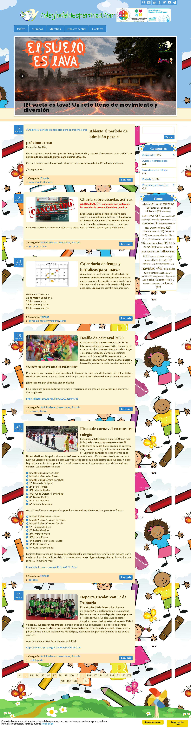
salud (63, 321)
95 (43, 675)
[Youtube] (169, 2)
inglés (153, 256)
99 (65, 675)
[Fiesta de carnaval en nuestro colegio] (52, 439)
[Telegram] (174, 2)
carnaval (33, 411)
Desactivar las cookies (177, 723)
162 (123, 675)
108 (89, 675)
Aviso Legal (47, 724)
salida (145, 280)
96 (48, 675)
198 (74, 681)
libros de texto (162, 260)
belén (166, 208)
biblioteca (153, 211)
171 (129, 675)
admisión (149, 204)
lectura (148, 260)
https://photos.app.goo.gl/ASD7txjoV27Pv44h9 (51, 567)
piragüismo (160, 276)
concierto (168, 220)
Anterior (20, 675)
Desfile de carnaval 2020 (102, 338)
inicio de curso (165, 257)
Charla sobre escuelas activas (106, 199)
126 (100, 675)
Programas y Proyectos (155, 185)
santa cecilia (166, 280)
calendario (166, 211)
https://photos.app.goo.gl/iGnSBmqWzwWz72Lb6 (53, 647)
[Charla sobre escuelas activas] (52, 209)
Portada (44, 178)
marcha (149, 264)
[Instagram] (154, 2)
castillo (147, 220)
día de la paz (153, 236)
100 (71, 675)
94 (37, 675)
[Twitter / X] (164, 2)
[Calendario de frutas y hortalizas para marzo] (52, 274)
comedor (157, 220)
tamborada (148, 283)
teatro (159, 283)
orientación (156, 273)
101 (77, 675)
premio (171, 276)
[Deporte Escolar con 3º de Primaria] (52, 607)
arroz (159, 204)
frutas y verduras (49, 321)
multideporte (36, 660)
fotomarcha (165, 247)
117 (94, 675)
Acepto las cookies (153, 722)
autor (155, 208)
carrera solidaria (168, 216)
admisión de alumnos (40, 182)
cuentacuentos (153, 231)
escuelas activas (38, 246)
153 (117, 675)
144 (112, 675)
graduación (150, 251)
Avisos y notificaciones (154, 161)
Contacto (97, 29)
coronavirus (161, 227)
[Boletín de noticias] (148, 2)
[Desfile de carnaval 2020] (52, 348)
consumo (34, 321)
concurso (151, 223)
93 (31, 675)
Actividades (148, 155)
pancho (169, 273)
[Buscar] (143, 2)
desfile (43, 411)
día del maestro (156, 239)
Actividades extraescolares (55, 242)
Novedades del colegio (155, 170)
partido (147, 276)
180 (63, 681)
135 (106, 675)
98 (60, 675)
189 (69, 681)
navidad (152, 268)
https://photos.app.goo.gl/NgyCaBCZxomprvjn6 (52, 399)
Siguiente (86, 681)
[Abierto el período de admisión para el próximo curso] (56, 130)
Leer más (126, 179)
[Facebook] (159, 2)
